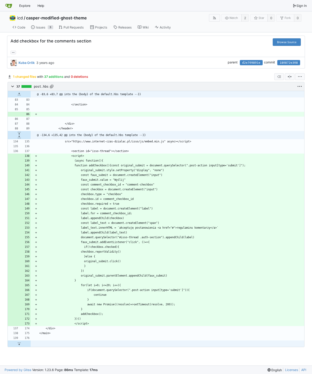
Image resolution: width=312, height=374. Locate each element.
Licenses (291, 370)
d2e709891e (251, 62)
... (13, 52)
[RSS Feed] (214, 18)
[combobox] (279, 76)
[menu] (300, 76)
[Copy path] (51, 86)
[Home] (8, 6)
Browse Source (286, 42)
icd (20, 18)
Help (40, 6)
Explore (24, 6)
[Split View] (289, 76)
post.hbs (41, 86)
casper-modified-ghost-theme (56, 18)
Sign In (301, 6)
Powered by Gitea (18, 370)
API (303, 370)
